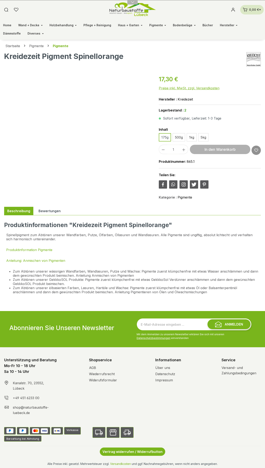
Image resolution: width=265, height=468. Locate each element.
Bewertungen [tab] (50, 211)
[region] (77, 119)
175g (165, 137)
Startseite (12, 46)
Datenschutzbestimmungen (153, 338)
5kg (203, 137)
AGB (92, 368)
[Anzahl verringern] (163, 149)
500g (179, 137)
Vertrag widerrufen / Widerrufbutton (132, 452)
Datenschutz (165, 374)
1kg (191, 137)
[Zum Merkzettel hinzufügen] (256, 150)
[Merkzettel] (16, 9)
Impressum (164, 380)
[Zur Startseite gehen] (132, 9)
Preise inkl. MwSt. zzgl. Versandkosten (189, 88)
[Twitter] (194, 184)
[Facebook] (163, 184)
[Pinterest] (204, 184)
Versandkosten (120, 464)
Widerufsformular (103, 380)
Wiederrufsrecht (102, 374)
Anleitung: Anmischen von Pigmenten (35, 261)
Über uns (162, 368)
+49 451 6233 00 (26, 398)
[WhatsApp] (173, 184)
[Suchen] (6, 9)
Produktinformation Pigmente (29, 250)
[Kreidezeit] (253, 59)
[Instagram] (184, 184)
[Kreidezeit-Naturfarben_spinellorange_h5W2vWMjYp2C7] (77, 119)
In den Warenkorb (220, 149)
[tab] (18, 211)
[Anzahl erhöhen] (183, 149)
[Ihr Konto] (233, 9)
